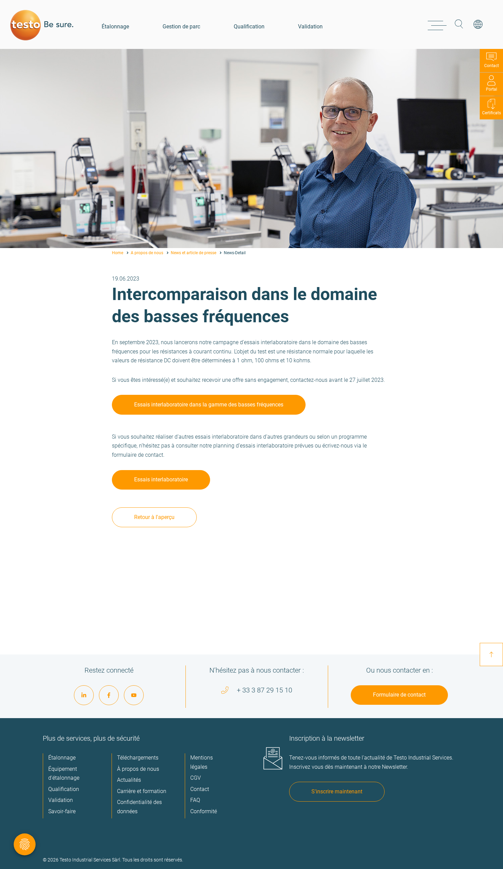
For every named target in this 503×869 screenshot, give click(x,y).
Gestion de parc (181, 26)
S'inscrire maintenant (336, 791)
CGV (195, 778)
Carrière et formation (141, 791)
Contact (491, 65)
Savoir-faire (62, 811)
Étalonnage (115, 26)
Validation (310, 26)
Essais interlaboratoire (161, 479)
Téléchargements (137, 757)
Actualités (129, 780)
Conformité (203, 811)
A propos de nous (147, 252)
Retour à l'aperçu (154, 517)
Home (117, 252)
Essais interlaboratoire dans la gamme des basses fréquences (208, 404)
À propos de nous (138, 769)
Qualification (249, 26)
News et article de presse (193, 252)
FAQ (195, 800)
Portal (491, 89)
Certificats (491, 113)
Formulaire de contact (399, 694)
